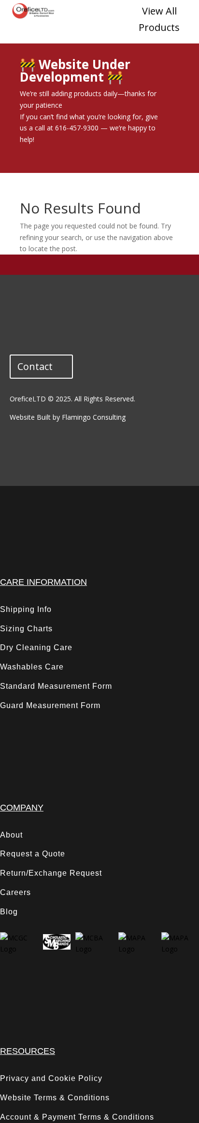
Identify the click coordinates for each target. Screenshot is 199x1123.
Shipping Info (26, 609)
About (11, 835)
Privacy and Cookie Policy (51, 1078)
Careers (15, 892)
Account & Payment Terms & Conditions (77, 1117)
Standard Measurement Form (56, 686)
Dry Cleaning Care (36, 647)
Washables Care (32, 667)
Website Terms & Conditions (55, 1098)
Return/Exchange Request (51, 873)
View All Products (159, 19)
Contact (35, 366)
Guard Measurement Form (50, 705)
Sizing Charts (26, 629)
